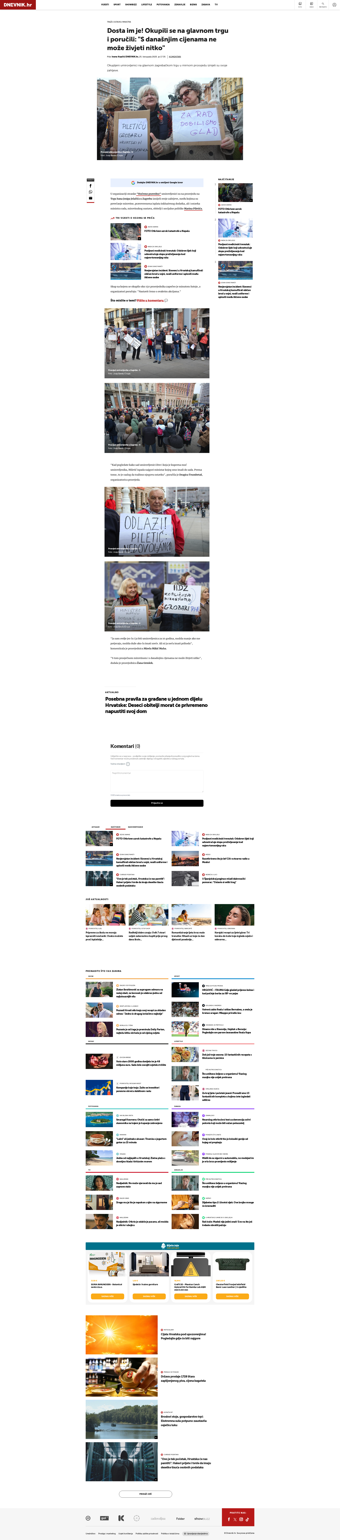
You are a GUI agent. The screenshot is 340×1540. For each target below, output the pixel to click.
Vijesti (105, 5)
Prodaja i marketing (107, 1534)
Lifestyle (146, 5)
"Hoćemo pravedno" (148, 193)
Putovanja (163, 5)
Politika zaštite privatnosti (147, 1534)
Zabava (205, 5)
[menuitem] (334, 4)
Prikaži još (145, 1494)
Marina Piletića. (193, 208)
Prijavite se (157, 803)
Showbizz (131, 5)
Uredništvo (90, 1534)
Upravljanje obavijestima (197, 1534)
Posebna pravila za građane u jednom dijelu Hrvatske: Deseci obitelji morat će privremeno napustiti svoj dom (156, 705)
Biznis (193, 5)
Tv (216, 5)
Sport (117, 5)
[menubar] (334, 4)
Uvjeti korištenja (125, 1534)
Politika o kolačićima (170, 1534)
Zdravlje (179, 5)
